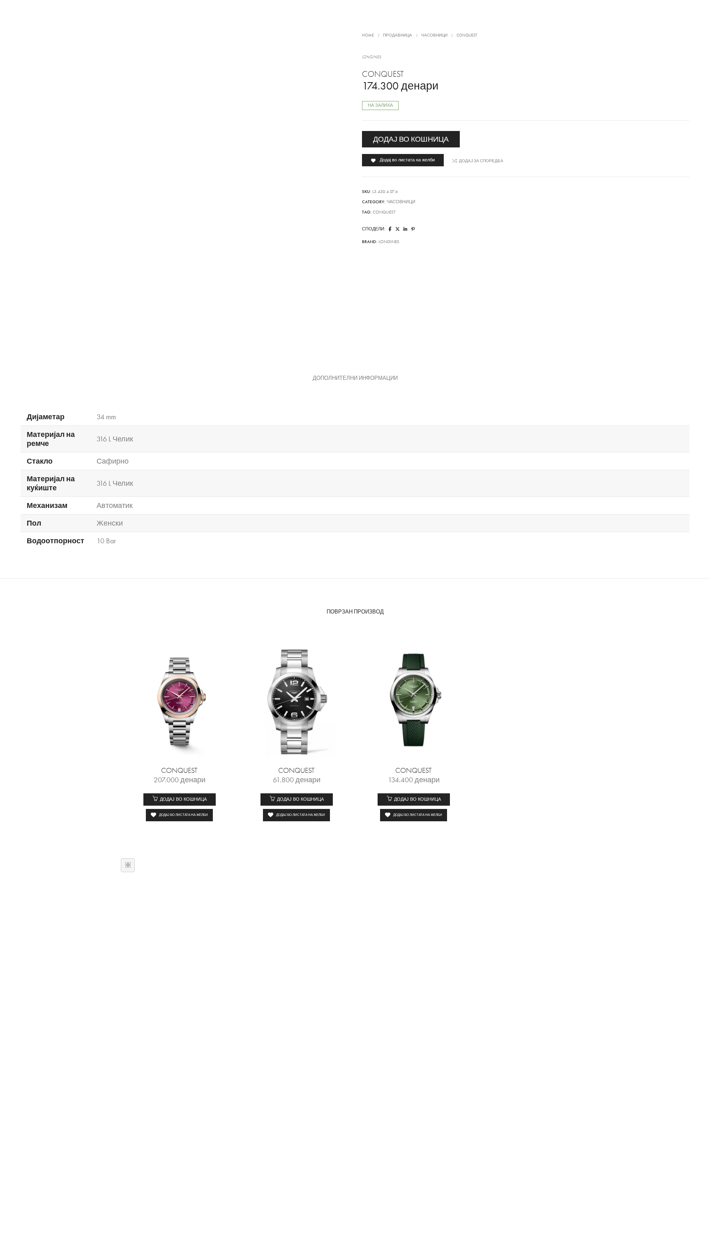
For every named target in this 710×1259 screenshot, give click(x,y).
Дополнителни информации (355, 378)
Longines (388, 241)
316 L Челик (115, 438)
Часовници (401, 201)
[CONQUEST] (390, 229)
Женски (110, 523)
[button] (179, 799)
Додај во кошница (411, 139)
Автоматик (115, 505)
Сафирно (113, 461)
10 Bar (106, 540)
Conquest (384, 212)
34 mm (106, 416)
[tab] (355, 378)
